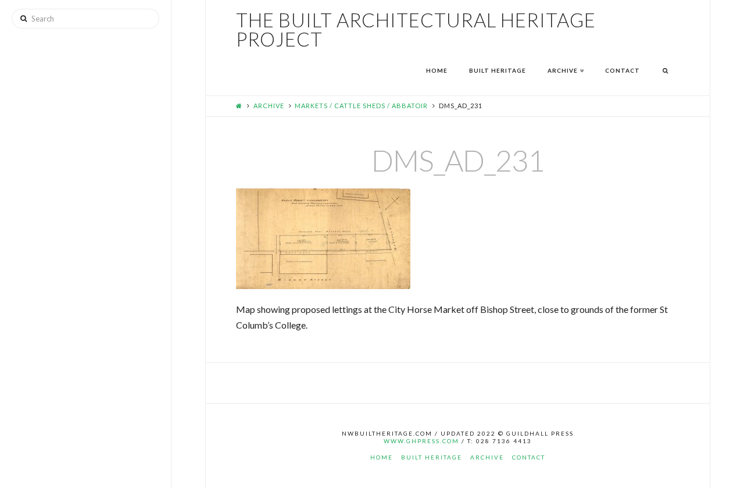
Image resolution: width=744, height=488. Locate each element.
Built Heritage (431, 457)
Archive (268, 105)
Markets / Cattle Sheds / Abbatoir (361, 105)
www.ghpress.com (421, 440)
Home (381, 457)
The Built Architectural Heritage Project (416, 29)
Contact (528, 457)
